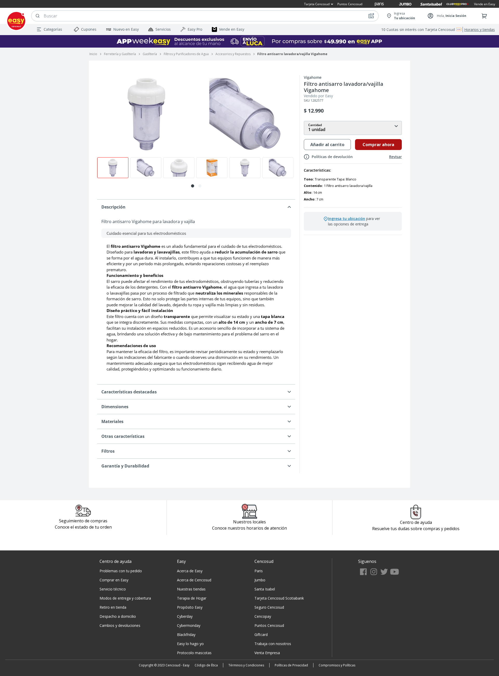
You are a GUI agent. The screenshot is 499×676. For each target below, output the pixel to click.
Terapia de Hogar (191, 598)
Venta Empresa (267, 652)
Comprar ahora (378, 144)
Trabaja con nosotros (272, 643)
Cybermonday (188, 625)
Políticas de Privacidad (291, 665)
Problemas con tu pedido (121, 570)
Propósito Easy (189, 607)
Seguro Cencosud (269, 607)
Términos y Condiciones (246, 665)
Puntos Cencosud (269, 625)
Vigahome (312, 77)
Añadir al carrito (327, 144)
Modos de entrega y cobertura (125, 598)
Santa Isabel (264, 589)
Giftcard (261, 634)
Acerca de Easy (189, 570)
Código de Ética (206, 665)
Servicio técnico (113, 589)
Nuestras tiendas (191, 589)
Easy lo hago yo (190, 643)
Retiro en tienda (113, 607)
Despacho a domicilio (118, 616)
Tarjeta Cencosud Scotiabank (279, 598)
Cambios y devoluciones (120, 625)
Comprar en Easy (114, 579)
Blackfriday (186, 634)
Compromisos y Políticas (337, 665)
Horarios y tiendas (479, 29)
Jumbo (259, 579)
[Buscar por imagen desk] (371, 16)
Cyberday (185, 616)
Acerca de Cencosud (194, 579)
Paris (258, 570)
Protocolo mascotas (194, 652)
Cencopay (262, 616)
